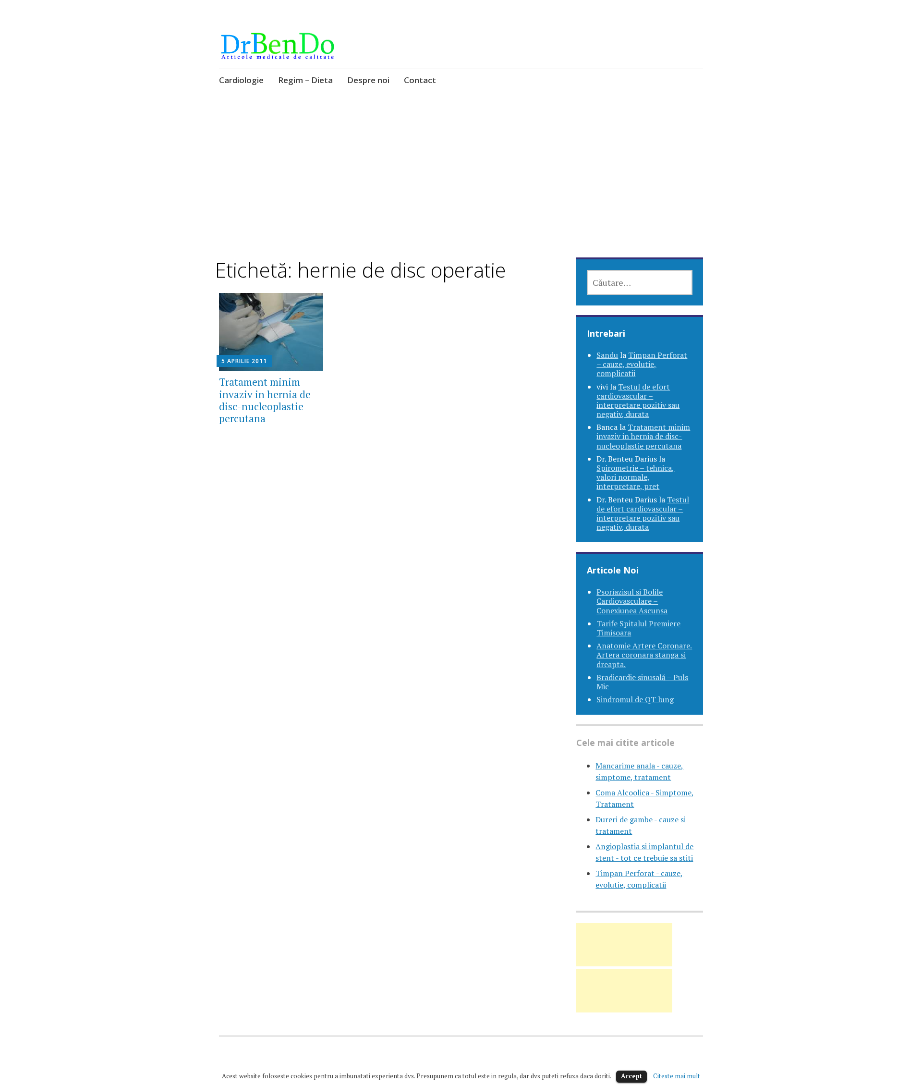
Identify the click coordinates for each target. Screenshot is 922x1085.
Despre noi (368, 79)
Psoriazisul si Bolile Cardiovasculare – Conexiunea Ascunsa (631, 600)
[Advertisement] (461, 187)
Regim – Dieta (305, 79)
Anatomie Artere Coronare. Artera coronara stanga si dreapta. (644, 654)
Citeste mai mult (676, 1076)
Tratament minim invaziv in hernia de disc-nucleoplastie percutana (265, 400)
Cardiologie (241, 79)
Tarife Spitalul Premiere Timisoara (638, 628)
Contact (420, 79)
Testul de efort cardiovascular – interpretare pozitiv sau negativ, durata (637, 400)
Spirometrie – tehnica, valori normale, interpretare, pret (635, 477)
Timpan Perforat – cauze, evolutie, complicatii (641, 364)
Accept (631, 1076)
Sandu (607, 355)
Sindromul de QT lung (635, 699)
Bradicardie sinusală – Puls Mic (642, 682)
